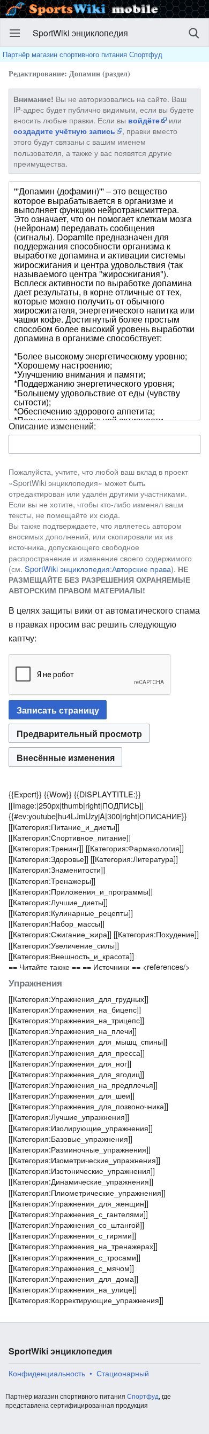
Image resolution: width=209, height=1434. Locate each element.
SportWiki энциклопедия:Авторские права (98, 568)
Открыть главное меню (15, 33)
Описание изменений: (52, 426)
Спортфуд (143, 1395)
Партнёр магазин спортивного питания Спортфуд (82, 54)
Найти (194, 33)
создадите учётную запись (64, 131)
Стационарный (122, 1373)
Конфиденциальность (47, 1373)
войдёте (144, 120)
